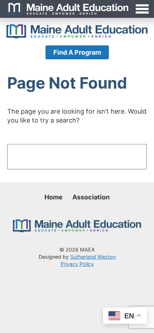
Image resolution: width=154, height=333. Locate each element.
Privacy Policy (77, 264)
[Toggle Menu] (77, 9)
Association (91, 197)
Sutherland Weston (93, 257)
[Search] (132, 156)
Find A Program (77, 52)
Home (53, 197)
